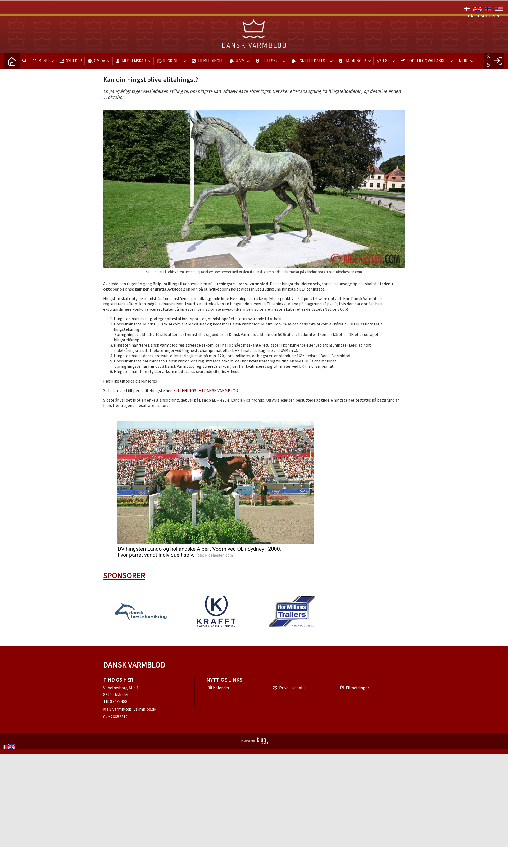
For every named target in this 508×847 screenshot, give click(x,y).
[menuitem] (12, 61)
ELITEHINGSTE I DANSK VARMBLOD (205, 390)
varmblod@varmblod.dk (134, 709)
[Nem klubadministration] (254, 742)
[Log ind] (498, 61)
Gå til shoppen (483, 16)
